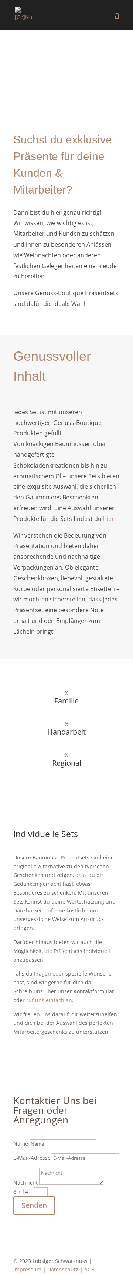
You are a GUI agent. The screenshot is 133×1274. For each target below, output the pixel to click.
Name (20, 1143)
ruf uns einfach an (49, 1000)
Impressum (27, 1269)
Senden (34, 1205)
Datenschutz (62, 1269)
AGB (89, 1269)
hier (108, 519)
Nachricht (25, 1182)
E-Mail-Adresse (32, 1157)
